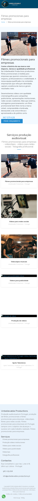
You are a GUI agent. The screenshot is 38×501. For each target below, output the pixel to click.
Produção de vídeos (19, 321)
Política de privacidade (25, 494)
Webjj (23, 498)
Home (3, 22)
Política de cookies (11, 494)
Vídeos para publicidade (19, 280)
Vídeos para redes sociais (19, 221)
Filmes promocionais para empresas (19, 181)
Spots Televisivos (19, 363)
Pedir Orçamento (12, 121)
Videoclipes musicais (19, 262)
